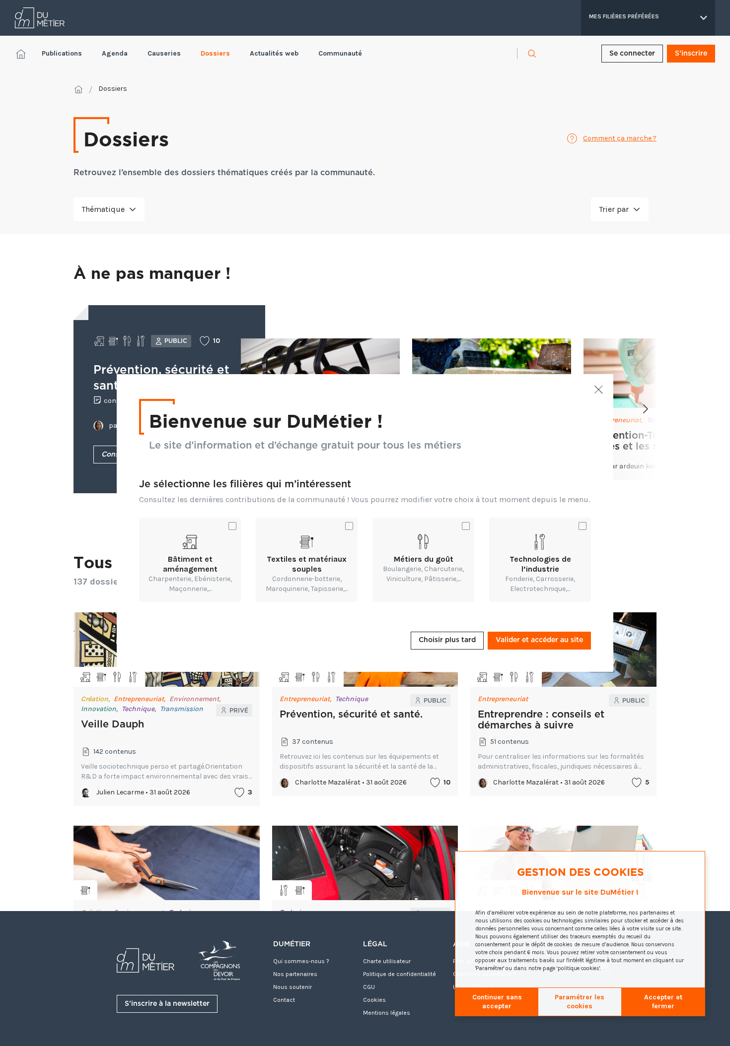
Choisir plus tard (447, 640)
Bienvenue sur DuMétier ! (266, 420)
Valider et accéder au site (539, 640)
